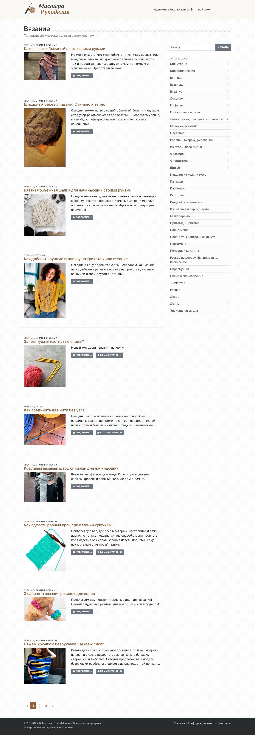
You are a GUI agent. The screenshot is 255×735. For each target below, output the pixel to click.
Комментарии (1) (111, 355)
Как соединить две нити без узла (54, 410)
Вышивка (177, 84)
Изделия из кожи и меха (188, 174)
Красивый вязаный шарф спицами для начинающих (71, 468)
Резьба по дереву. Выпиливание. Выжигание (194, 260)
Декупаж (176, 98)
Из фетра (177, 105)
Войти (202, 9)
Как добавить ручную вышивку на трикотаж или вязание (76, 259)
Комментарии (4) (111, 552)
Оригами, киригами (184, 223)
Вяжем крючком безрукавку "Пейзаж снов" (64, 644)
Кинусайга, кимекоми (186, 202)
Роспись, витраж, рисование (191, 140)
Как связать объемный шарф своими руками (64, 48)
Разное (175, 290)
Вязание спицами (46, 45)
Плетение (177, 133)
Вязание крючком (46, 521)
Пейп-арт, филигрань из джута (193, 237)
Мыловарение (180, 216)
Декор (174, 296)
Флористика (179, 161)
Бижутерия (178, 64)
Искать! (223, 47)
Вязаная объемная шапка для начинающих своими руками (77, 190)
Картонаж (177, 188)
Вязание (29, 45)
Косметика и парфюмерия (189, 209)
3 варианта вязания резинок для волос (59, 593)
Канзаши (176, 181)
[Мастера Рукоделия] (47, 9)
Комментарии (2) (111, 432)
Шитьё (175, 167)
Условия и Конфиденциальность (195, 723)
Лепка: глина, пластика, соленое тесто (199, 119)
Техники (40, 255)
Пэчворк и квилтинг (185, 250)
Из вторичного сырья (186, 147)
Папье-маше (179, 230)
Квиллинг (177, 195)
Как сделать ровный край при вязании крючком (67, 525)
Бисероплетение (182, 71)
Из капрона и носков (185, 112)
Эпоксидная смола (184, 310)
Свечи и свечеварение (186, 276)
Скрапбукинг (179, 269)
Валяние (176, 77)
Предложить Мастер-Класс (171, 9)
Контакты (225, 723)
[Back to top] (248, 728)
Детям (175, 303)
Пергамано (178, 244)
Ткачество (177, 283)
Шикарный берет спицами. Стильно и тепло (64, 104)
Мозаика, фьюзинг (183, 126)
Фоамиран (177, 154)
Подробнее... (83, 75)
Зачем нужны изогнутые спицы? (54, 341)
